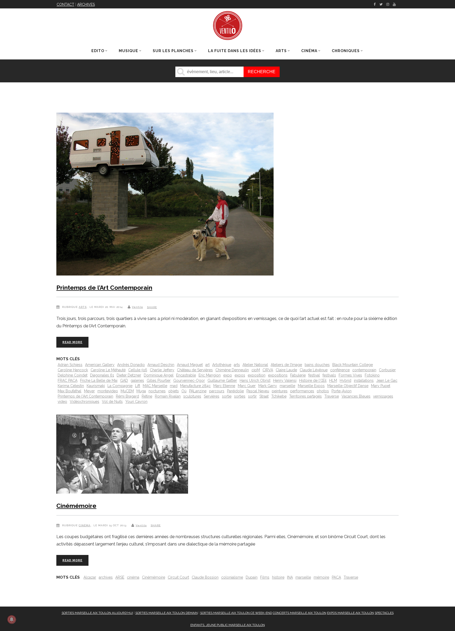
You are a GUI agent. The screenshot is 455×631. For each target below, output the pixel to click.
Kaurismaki (96, 386)
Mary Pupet (380, 386)
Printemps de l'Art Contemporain (85, 396)
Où (183, 391)
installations (364, 380)
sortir (252, 396)
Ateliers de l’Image (286, 365)
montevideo (107, 391)
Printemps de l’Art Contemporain (104, 287)
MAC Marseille (155, 386)
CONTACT (65, 4)
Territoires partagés (305, 396)
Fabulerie (298, 375)
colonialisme (232, 577)
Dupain (252, 577)
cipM (255, 370)
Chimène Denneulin (232, 370)
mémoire (321, 577)
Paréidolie (235, 391)
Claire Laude (286, 370)
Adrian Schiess (70, 365)
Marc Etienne (224, 386)
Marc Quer (247, 386)
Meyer (89, 391)
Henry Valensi (284, 380)
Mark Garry (267, 386)
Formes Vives (350, 375)
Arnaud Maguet (190, 365)
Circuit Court (178, 577)
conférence (340, 370)
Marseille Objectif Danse (347, 386)
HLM (333, 380)
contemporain (364, 370)
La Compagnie (119, 386)
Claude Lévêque (314, 370)
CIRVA (268, 370)
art (207, 365)
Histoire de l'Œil (313, 380)
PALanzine (197, 391)
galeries (137, 380)
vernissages (383, 396)
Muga (141, 391)
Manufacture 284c (195, 386)
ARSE (119, 577)
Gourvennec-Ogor (189, 380)
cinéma (133, 577)
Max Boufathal (69, 391)
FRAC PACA (67, 380)
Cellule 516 (137, 370)
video (62, 401)
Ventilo (137, 307)
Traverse (331, 396)
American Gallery (100, 365)
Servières (211, 396)
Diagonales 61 (102, 375)
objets (173, 391)
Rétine (147, 396)
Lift (137, 386)
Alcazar (89, 577)
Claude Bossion (205, 577)
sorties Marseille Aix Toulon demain (166, 613)
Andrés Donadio (131, 365)
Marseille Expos (311, 386)
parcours (216, 391)
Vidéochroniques (84, 401)
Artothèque (221, 365)
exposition (256, 375)
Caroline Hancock (73, 370)
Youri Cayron (136, 401)
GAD (124, 380)
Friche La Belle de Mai (98, 380)
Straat (264, 396)
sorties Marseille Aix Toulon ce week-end (236, 613)
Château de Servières (195, 370)
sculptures (192, 396)
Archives (86, 4)
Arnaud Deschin (160, 365)
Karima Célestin (71, 386)
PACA (336, 577)
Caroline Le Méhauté (108, 370)
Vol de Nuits (112, 401)
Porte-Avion (342, 391)
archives (106, 577)
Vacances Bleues (356, 396)
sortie (226, 396)
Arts (83, 307)
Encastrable (186, 375)
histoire (278, 577)
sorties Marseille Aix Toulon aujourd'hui (97, 613)
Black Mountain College (352, 365)
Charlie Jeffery (162, 370)
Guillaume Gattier (222, 380)
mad (173, 386)
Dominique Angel (159, 375)
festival (314, 375)
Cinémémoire (76, 505)
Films (264, 577)
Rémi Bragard (127, 396)
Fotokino (372, 375)
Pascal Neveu (257, 391)
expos (240, 375)
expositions (278, 375)
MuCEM (127, 391)
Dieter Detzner (129, 375)
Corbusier (387, 370)
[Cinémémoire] (122, 455)
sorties (239, 396)
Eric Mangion (210, 375)
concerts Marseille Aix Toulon (299, 613)
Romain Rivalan (168, 396)
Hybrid (345, 380)
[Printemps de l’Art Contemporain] (165, 195)
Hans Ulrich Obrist (255, 380)
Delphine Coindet (72, 375)
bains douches (317, 365)
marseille (287, 386)
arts (237, 365)
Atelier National (255, 365)
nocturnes (157, 391)
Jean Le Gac (386, 380)
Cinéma (85, 525)
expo (227, 375)
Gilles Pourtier (159, 380)
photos (323, 391)
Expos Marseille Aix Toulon (350, 613)
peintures (280, 391)
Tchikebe (278, 396)
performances (302, 391)
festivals (329, 375)
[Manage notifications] (11, 619)
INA (290, 577)
